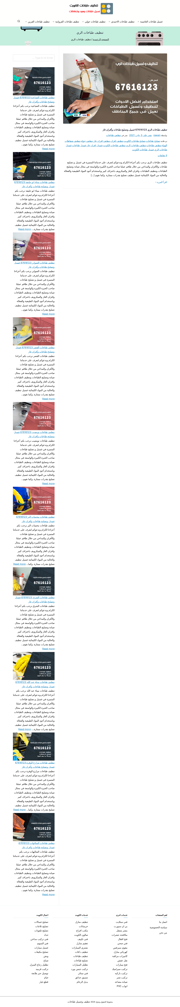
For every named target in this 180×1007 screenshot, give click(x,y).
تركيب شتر (122, 977)
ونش (45, 956)
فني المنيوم (42, 943)
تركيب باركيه (121, 973)
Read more (48, 148)
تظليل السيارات (80, 964)
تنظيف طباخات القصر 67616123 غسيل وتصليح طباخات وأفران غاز (35, 349)
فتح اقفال (122, 939)
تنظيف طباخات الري (136, 145)
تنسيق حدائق (81, 977)
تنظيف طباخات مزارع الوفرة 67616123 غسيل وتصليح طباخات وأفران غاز (35, 764)
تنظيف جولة (87, 141)
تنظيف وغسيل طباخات (79, 1001)
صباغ (46, 960)
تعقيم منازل (82, 943)
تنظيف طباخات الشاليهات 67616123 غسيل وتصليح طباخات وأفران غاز (37, 845)
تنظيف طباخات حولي (95, 21)
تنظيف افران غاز (102, 141)
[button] (139, 22)
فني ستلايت (121, 922)
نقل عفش (122, 960)
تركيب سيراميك (119, 969)
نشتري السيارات (80, 947)
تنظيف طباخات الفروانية (67, 21)
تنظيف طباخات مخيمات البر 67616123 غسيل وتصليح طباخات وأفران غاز (35, 519)
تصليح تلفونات (41, 930)
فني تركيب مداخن (39, 939)
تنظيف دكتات (81, 952)
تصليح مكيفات (41, 952)
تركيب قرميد (42, 969)
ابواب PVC (122, 986)
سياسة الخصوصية (158, 927)
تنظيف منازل (81, 922)
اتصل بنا (163, 922)
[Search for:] (33, 58)
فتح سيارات (121, 964)
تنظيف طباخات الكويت (114, 145)
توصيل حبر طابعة (39, 973)
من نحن (163, 932)
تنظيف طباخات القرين (39, 21)
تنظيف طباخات (113, 135)
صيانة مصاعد (121, 981)
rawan (156, 135)
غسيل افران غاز (95, 145)
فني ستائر (83, 973)
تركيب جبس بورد (79, 969)
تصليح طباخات (153, 141)
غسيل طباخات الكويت (143, 149)
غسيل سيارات (41, 947)
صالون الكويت (81, 934)
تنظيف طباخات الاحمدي (122, 21)
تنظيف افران (117, 141)
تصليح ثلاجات (41, 926)
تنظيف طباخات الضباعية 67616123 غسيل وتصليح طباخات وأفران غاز (34, 99)
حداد (46, 934)
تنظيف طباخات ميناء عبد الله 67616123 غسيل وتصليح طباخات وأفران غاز (35, 684)
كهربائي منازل (120, 952)
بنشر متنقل (121, 930)
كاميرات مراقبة (119, 956)
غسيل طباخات (79, 145)
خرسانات (83, 926)
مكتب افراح (82, 930)
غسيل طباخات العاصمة (151, 21)
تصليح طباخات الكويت (134, 141)
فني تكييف (83, 939)
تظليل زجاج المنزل (39, 964)
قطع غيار (43, 981)
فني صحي (122, 943)
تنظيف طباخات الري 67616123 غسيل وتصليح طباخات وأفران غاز (135, 129)
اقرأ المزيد (162, 182)
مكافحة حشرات (119, 934)
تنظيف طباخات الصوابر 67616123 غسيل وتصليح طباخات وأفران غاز (34, 264)
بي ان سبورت (120, 926)
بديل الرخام (82, 981)
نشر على (140, 135)
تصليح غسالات (41, 922)
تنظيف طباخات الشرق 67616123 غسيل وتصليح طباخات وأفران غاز (35, 599)
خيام (46, 977)
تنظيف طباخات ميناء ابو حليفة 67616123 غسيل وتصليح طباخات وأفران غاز (34, 184)
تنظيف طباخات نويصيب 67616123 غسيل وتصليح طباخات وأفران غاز (34, 434)
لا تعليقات (162, 155)
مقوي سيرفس (120, 947)
